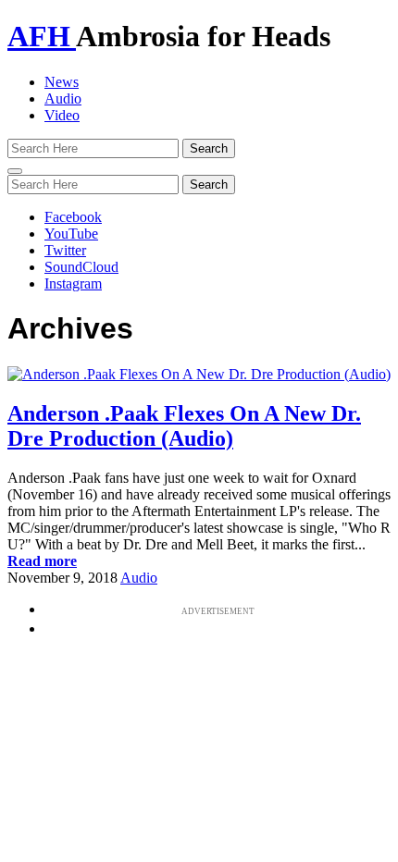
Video (62, 115)
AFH (41, 36)
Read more (42, 561)
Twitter (65, 250)
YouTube (71, 233)
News (61, 82)
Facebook (73, 217)
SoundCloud (81, 267)
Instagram (73, 283)
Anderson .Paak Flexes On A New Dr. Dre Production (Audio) (184, 425)
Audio (62, 98)
